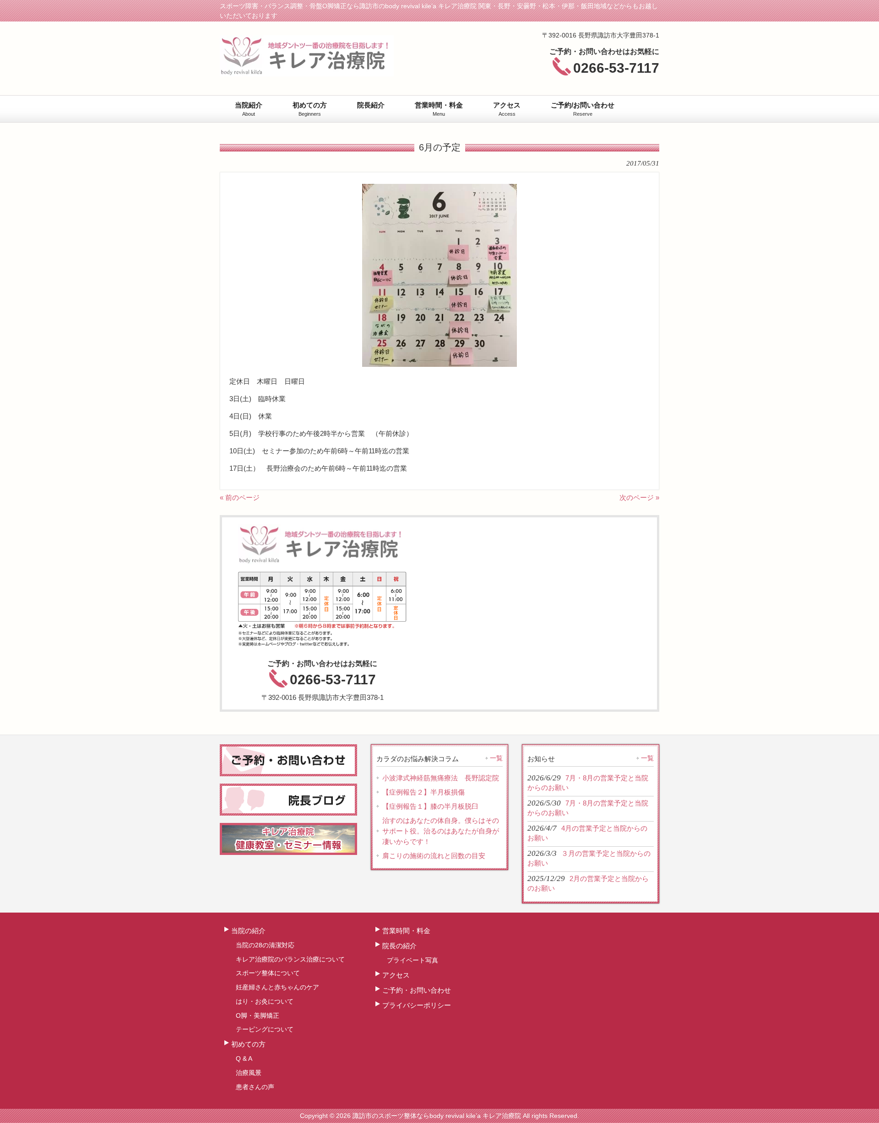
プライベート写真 (412, 960)
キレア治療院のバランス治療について (290, 959)
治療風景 (248, 1072)
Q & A (244, 1058)
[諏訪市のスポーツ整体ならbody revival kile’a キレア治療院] (307, 72)
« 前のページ (240, 497)
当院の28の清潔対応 (265, 945)
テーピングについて (264, 1029)
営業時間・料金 (406, 931)
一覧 (496, 758)
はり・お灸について (264, 1001)
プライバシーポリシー (416, 1005)
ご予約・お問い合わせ (416, 990)
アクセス (396, 975)
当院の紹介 (248, 931)
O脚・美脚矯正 (257, 1015)
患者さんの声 (255, 1087)
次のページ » (639, 497)
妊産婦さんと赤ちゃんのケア (277, 987)
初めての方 (248, 1044)
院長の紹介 (399, 946)
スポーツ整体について (268, 973)
